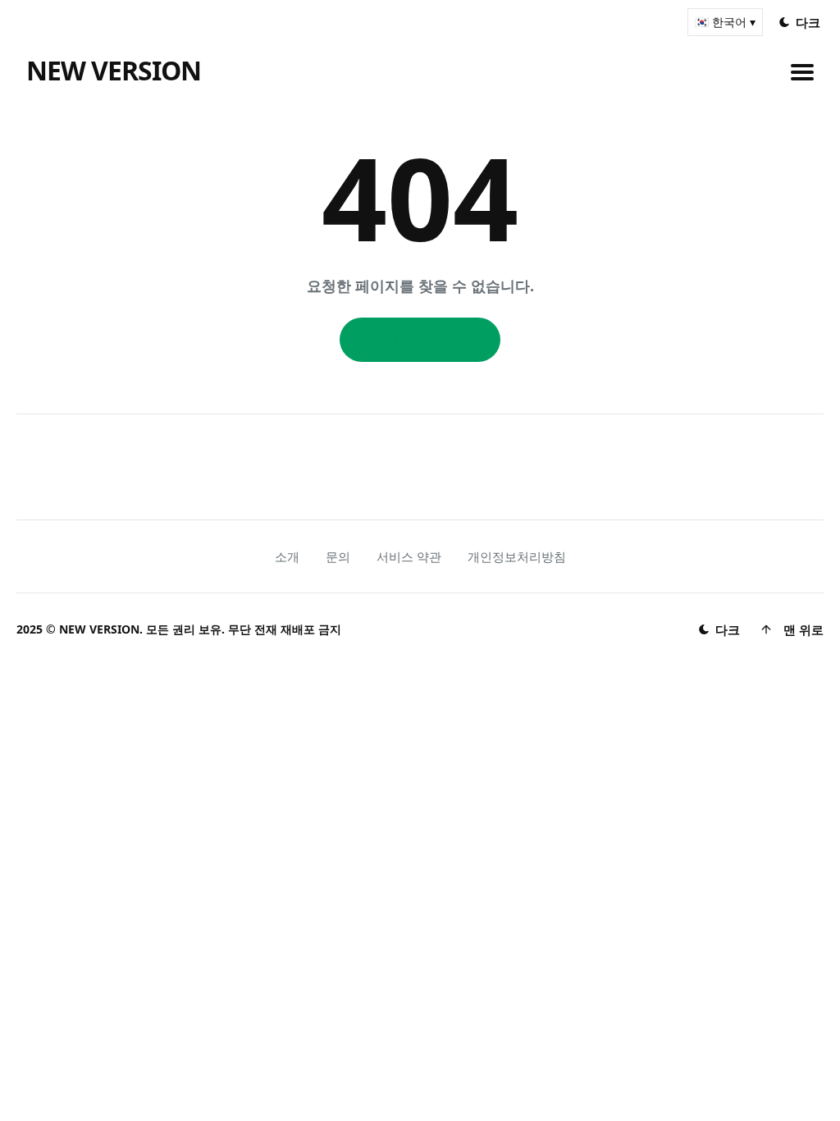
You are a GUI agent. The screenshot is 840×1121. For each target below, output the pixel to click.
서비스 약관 (409, 556)
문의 (338, 556)
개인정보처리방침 (517, 556)
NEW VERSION (113, 70)
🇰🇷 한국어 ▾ (725, 22)
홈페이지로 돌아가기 (420, 339)
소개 (287, 556)
